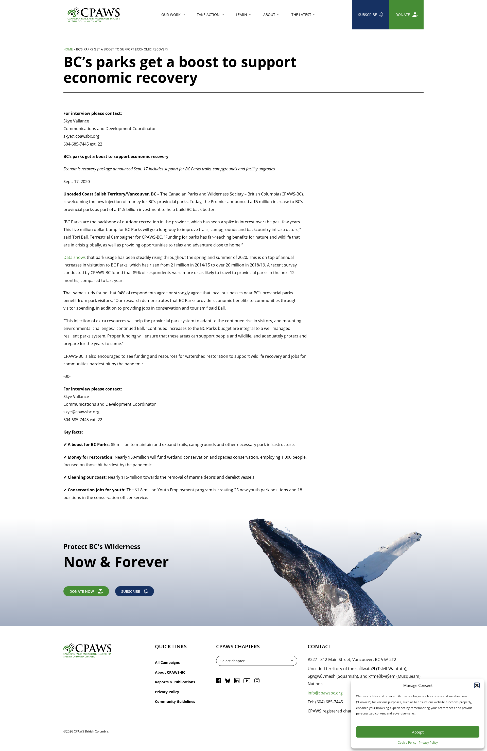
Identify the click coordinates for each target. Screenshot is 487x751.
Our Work (171, 14)
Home (68, 49)
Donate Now (81, 591)
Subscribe (367, 14)
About (269, 14)
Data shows (74, 257)
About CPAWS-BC (170, 672)
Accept (418, 732)
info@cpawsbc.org (325, 692)
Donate (402, 14)
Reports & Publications (175, 682)
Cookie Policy (407, 742)
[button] (476, 685)
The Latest (301, 14)
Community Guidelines (175, 701)
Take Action (208, 14)
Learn (241, 14)
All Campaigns (167, 662)
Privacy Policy (428, 742)
